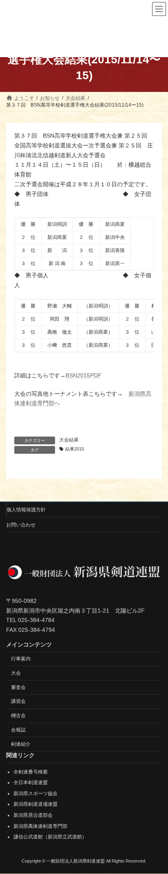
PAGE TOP (156, 838)
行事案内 (21, 659)
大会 (16, 673)
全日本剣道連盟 (30, 783)
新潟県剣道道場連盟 (35, 804)
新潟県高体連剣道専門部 (40, 826)
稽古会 (18, 716)
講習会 (18, 702)
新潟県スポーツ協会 (35, 793)
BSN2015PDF (84, 375)
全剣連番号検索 (30, 772)
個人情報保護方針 (26, 510)
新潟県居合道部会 (33, 815)
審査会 (18, 687)
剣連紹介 (21, 744)
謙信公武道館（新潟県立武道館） (50, 837)
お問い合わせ (20, 525)
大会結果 (69, 440)
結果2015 (74, 448)
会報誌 (18, 730)
